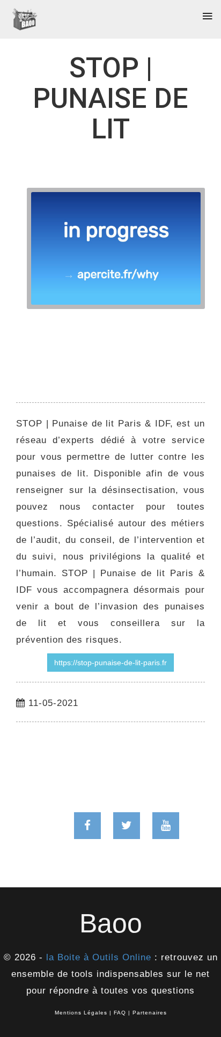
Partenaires (149, 1013)
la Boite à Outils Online (98, 957)
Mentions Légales (81, 1013)
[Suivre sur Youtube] (165, 825)
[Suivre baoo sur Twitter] (126, 825)
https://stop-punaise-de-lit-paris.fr (110, 662)
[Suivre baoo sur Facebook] (87, 825)
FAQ (120, 1013)
